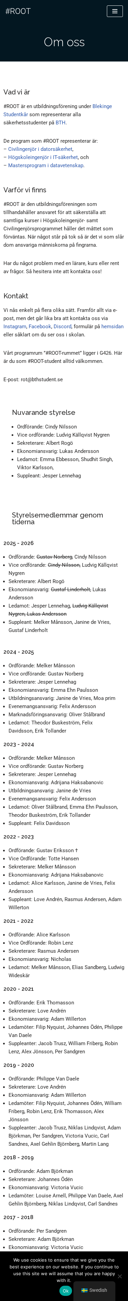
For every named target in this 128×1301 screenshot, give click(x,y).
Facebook (40, 326)
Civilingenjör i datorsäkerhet (40, 149)
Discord (62, 326)
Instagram (14, 326)
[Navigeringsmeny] (115, 11)
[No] (119, 1276)
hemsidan (112, 326)
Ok (66, 1291)
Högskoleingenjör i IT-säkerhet (43, 157)
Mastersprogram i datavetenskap (45, 165)
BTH (61, 123)
